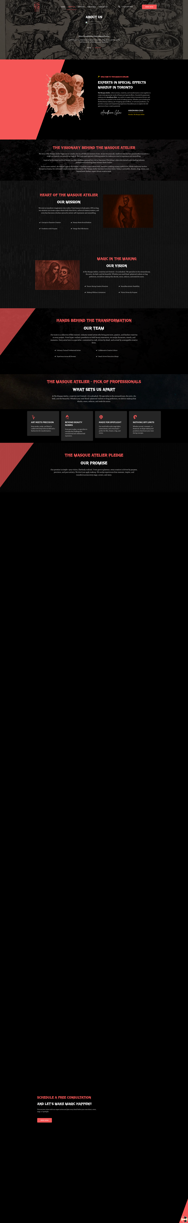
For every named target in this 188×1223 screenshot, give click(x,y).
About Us (71, 7)
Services (81, 7)
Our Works (91, 7)
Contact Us (103, 7)
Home (63, 7)
